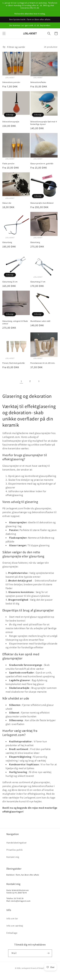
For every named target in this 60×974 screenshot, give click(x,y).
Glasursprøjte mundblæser (42, 203)
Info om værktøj (14, 925)
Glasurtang (7, 242)
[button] (4, 33)
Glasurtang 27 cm (38, 281)
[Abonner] (48, 953)
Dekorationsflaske (38, 82)
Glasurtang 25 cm (10, 281)
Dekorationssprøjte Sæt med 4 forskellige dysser (43, 122)
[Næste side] (38, 381)
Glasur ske (6, 203)
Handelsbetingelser (16, 842)
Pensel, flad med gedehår (13, 363)
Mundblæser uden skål (40, 321)
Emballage (11, 932)
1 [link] (21, 381)
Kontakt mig (12, 857)
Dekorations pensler (11, 82)
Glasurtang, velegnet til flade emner (15, 322)
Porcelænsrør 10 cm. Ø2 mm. (42, 363)
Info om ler (12, 918)
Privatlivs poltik (14, 849)
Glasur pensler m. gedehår (41, 163)
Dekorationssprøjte (10, 121)
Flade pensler (8, 163)
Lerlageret (26, 968)
